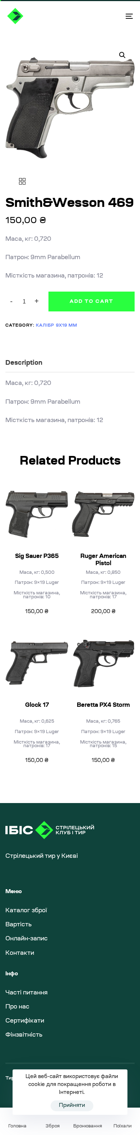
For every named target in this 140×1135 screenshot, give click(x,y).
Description (23, 363)
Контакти (19, 953)
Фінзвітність (23, 1035)
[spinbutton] (24, 301)
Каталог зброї (26, 911)
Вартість (18, 925)
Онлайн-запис (26, 939)
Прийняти (72, 1105)
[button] (37, 301)
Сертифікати (24, 1021)
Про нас (17, 1007)
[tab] (70, 364)
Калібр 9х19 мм (56, 326)
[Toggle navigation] (112, 16)
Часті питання (26, 993)
